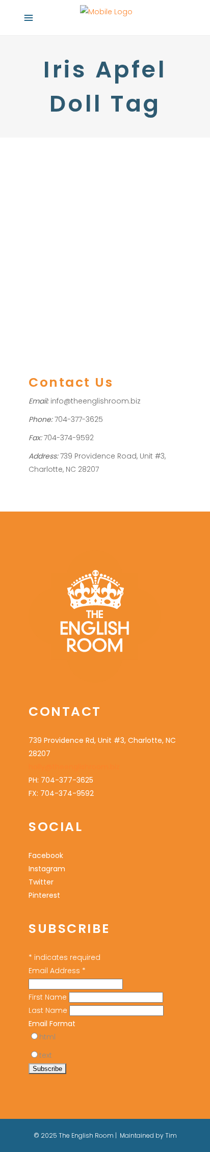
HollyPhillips (128, 206)
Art (33, 219)
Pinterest (44, 895)
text (45, 1055)
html (47, 1037)
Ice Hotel (70, 232)
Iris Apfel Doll (140, 232)
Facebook (46, 855)
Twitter (41, 882)
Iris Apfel (102, 232)
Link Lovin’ (62, 186)
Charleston (47, 206)
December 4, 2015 (56, 164)
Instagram (47, 869)
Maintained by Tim (148, 1135)
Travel (78, 206)
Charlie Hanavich (68, 219)
